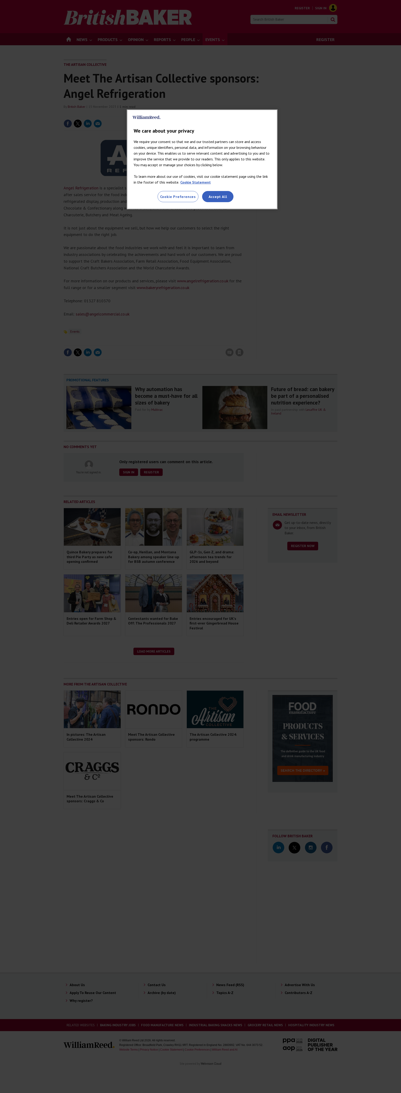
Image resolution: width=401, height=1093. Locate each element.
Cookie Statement (195, 182)
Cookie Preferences (178, 196)
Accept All (218, 196)
